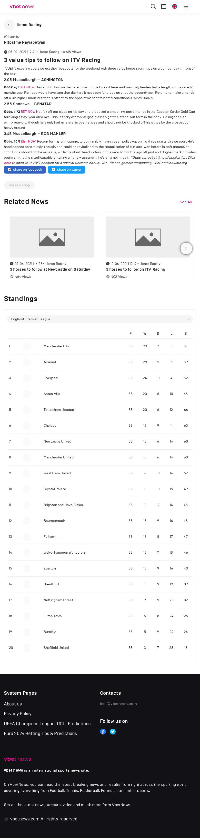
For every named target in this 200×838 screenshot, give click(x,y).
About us (13, 704)
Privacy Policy (17, 713)
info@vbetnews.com (118, 703)
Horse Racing (19, 185)
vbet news (13, 770)
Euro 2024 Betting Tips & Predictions (40, 733)
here (7, 163)
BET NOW (27, 87)
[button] (9, 25)
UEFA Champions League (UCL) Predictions (47, 723)
